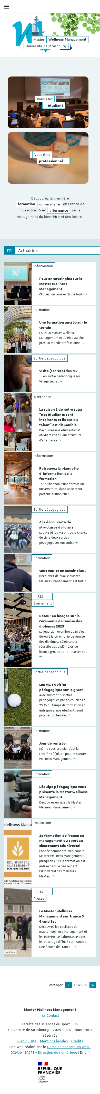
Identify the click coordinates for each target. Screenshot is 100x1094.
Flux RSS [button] (80, 985)
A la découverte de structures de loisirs (56, 525)
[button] (68, 985)
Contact (53, 1015)
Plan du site (26, 1041)
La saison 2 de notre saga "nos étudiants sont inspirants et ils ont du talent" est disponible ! (60, 417)
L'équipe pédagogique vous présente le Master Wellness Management (63, 792)
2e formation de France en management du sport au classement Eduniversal (61, 840)
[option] (50, 283)
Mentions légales (54, 1041)
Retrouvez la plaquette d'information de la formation (59, 473)
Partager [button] (56, 985)
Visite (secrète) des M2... (60, 371)
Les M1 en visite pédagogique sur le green (61, 687)
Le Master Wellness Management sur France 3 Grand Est (61, 916)
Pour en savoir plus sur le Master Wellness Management (60, 284)
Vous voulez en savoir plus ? (62, 571)
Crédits (77, 1041)
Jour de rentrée (52, 743)
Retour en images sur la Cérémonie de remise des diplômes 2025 (60, 621)
